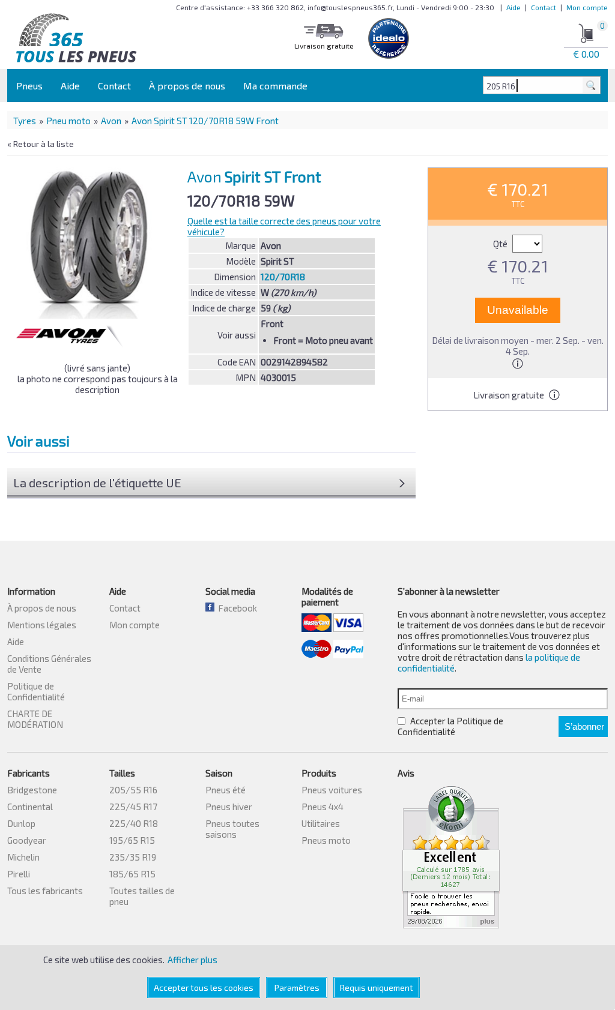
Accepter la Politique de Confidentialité (450, 726)
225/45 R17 (133, 806)
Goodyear (26, 840)
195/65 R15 (132, 840)
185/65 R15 (132, 873)
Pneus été (225, 789)
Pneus (29, 85)
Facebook (235, 608)
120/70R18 (283, 276)
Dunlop (21, 823)
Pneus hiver (228, 806)
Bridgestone (32, 789)
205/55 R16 (133, 789)
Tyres (24, 120)
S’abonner (584, 726)
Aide (513, 7)
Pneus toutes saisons (232, 829)
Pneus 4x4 (322, 806)
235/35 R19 (132, 857)
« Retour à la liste (40, 144)
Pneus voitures (331, 789)
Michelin (23, 857)
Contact (543, 7)
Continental (30, 806)
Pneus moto (326, 840)
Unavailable (517, 310)
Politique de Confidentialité (36, 691)
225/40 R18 (133, 823)
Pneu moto (68, 120)
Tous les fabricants (45, 890)
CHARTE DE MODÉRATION (35, 719)
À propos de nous (187, 85)
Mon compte (587, 7)
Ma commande (275, 85)
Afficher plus (192, 959)
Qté (501, 243)
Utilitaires (320, 823)
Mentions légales (41, 624)
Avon (111, 120)
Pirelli (18, 873)
